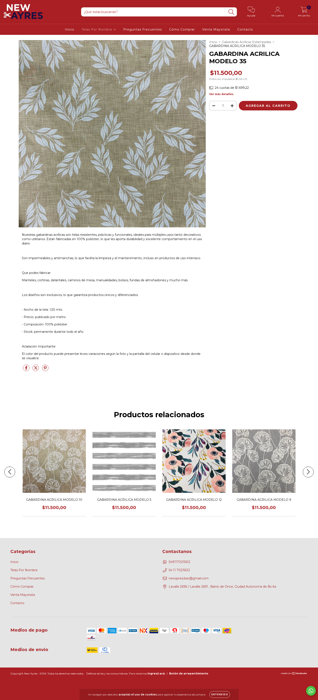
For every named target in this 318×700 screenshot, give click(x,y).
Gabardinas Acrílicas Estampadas (246, 42)
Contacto (245, 29)
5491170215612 (179, 562)
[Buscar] (231, 12)
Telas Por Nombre (97, 29)
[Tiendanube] (294, 674)
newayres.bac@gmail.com (189, 578)
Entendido (219, 694)
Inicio (69, 29)
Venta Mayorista (216, 29)
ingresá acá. (156, 673)
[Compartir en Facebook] (26, 370)
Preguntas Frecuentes (142, 29)
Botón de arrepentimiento (188, 673)
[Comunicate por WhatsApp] (311, 691)
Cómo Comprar (182, 29)
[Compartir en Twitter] (36, 370)
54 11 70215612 (179, 570)
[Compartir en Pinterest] (45, 370)
